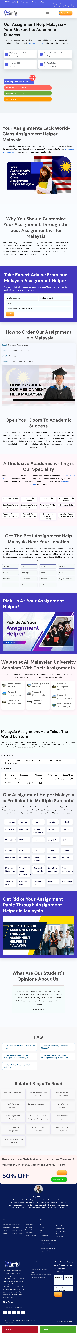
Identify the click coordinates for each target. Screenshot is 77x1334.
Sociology (66, 850)
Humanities (24, 829)
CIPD (21, 840)
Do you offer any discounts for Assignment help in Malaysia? (54, 1056)
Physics (65, 829)
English (36, 840)
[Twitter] (64, 5)
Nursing (8, 850)
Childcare (9, 829)
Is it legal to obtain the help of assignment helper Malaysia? (16, 1056)
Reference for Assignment (13, 1092)
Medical (65, 822)
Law (35, 850)
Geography (52, 840)
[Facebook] (55, 5)
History (51, 850)
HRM (50, 881)
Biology (51, 829)
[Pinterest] (73, 5)
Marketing (52, 822)
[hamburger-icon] (47, 13)
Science (37, 822)
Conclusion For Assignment (38, 1104)
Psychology (67, 881)
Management (11, 840)
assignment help (36, 43)
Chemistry (24, 822)
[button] (5, 999)
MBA (21, 850)
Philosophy (10, 857)
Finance (65, 857)
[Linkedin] (59, 5)
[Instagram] (68, 5)
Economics (52, 857)
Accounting (10, 822)
